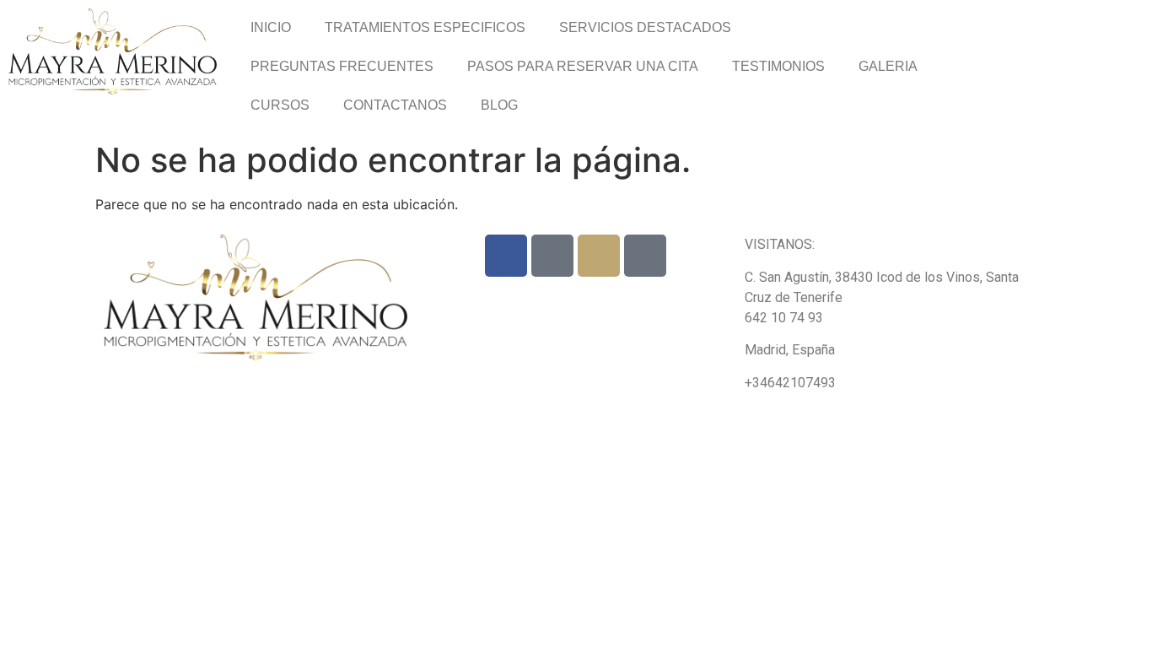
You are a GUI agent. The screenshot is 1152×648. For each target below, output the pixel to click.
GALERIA (888, 66)
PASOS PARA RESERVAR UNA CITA (582, 66)
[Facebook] (506, 256)
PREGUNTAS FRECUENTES (341, 66)
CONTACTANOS (395, 105)
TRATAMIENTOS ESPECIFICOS (425, 27)
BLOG (499, 105)
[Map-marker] (645, 256)
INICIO (270, 27)
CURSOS (280, 105)
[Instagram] (599, 256)
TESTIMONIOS (778, 66)
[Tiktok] (552, 256)
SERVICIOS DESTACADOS (645, 27)
